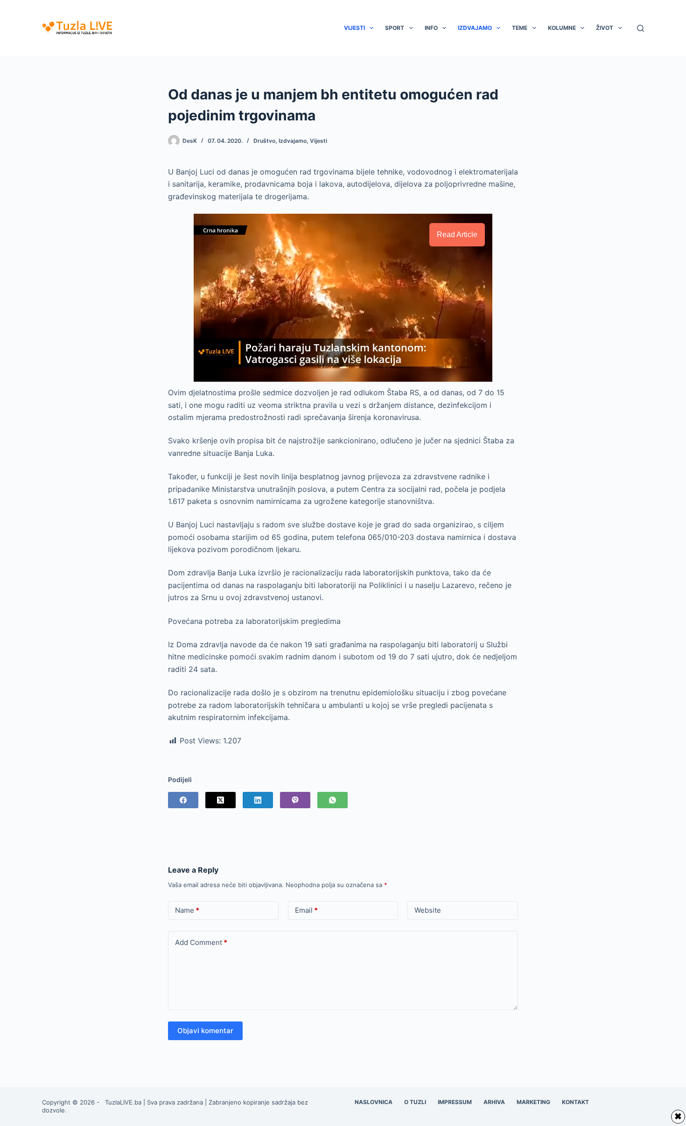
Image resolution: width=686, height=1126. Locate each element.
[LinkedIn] (258, 800)
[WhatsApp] (332, 800)
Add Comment (201, 942)
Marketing (533, 1101)
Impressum (455, 1101)
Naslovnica (373, 1101)
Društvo (264, 140)
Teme (519, 27)
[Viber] (295, 800)
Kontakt (575, 1101)
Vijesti (354, 27)
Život (604, 27)
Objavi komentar (205, 1030)
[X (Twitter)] (220, 800)
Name (187, 910)
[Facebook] (183, 800)
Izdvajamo (475, 27)
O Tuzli (415, 1101)
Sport (394, 27)
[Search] (640, 28)
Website (427, 910)
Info (431, 27)
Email (306, 910)
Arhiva (494, 1101)
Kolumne (562, 27)
